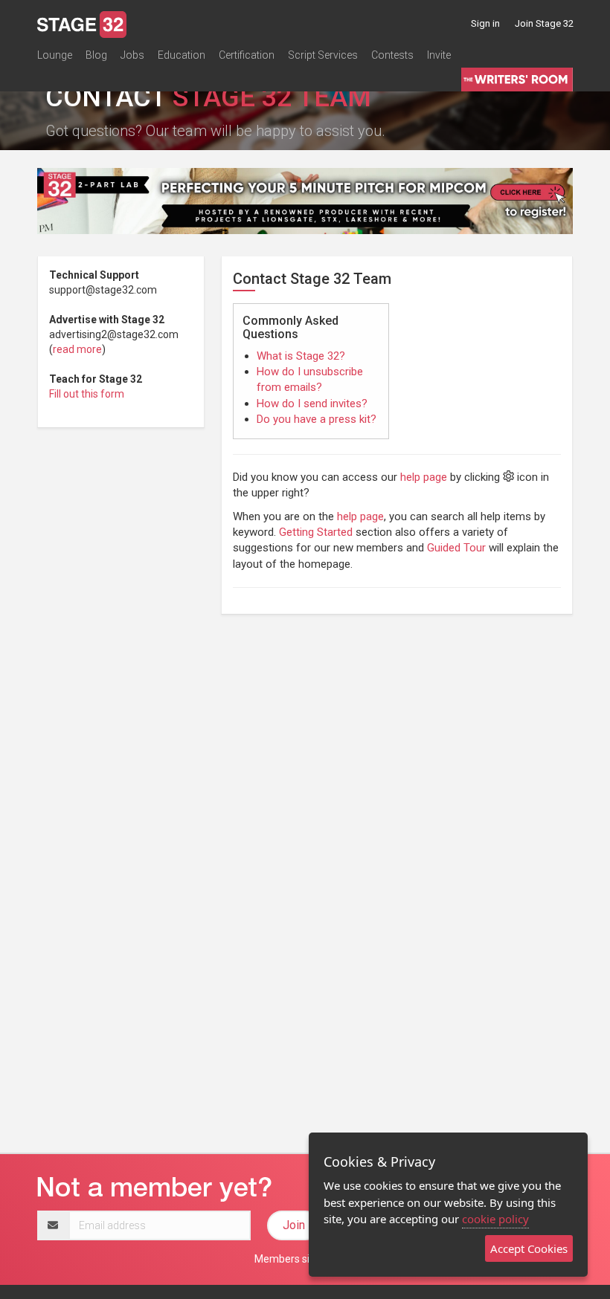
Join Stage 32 (544, 23)
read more (77, 349)
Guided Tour (456, 547)
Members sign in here (305, 1259)
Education (181, 55)
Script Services (323, 55)
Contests (392, 55)
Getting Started (316, 532)
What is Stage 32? (301, 356)
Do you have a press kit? (316, 419)
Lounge (54, 55)
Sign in (485, 23)
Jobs (132, 55)
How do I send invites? (312, 403)
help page (423, 477)
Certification (246, 55)
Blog (96, 55)
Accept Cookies (529, 1248)
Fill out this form (86, 394)
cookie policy (495, 1218)
